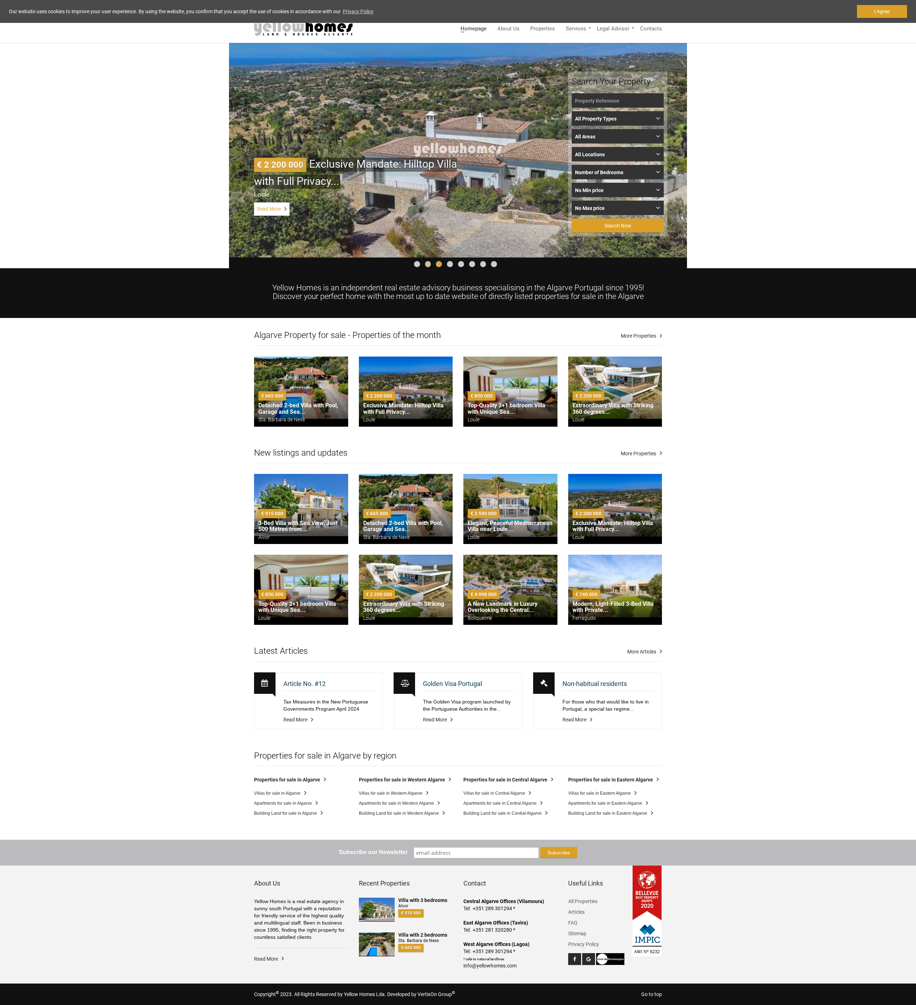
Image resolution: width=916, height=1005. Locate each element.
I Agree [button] (882, 11)
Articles (576, 912)
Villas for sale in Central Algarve (494, 793)
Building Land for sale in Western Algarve (399, 813)
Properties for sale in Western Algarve (402, 780)
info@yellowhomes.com (490, 966)
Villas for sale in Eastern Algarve (599, 793)
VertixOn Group (436, 994)
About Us (508, 27)
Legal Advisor (613, 27)
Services (576, 27)
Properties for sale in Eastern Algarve (610, 780)
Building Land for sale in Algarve (285, 813)
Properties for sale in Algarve (287, 780)
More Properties (638, 336)
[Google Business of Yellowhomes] (588, 959)
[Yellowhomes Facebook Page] (574, 959)
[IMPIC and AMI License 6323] (647, 934)
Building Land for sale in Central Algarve (502, 813)
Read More (269, 209)
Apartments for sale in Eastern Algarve (605, 803)
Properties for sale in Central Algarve (505, 780)
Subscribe (558, 853)
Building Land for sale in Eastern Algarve (607, 813)
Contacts (651, 27)
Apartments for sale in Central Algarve (500, 803)
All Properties (583, 901)
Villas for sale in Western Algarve (391, 793)
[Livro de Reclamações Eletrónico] (610, 958)
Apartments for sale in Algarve (283, 803)
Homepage (474, 27)
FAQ (573, 923)
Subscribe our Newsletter (373, 852)
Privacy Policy (583, 944)
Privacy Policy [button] (358, 11)
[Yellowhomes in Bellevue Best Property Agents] (647, 893)
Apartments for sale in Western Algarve (396, 803)
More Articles (641, 652)
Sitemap (577, 933)
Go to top (651, 994)
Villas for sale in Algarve (277, 793)
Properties (542, 27)
